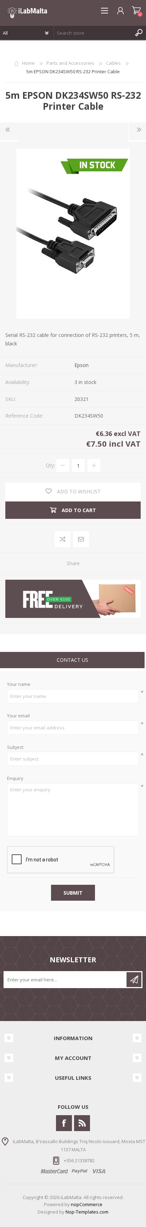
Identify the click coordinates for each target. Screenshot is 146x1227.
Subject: (15, 747)
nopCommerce (86, 1204)
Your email (18, 716)
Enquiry (15, 778)
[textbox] (93, 33)
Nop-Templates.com (87, 1212)
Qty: (50, 465)
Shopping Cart (136, 10)
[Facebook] (64, 1123)
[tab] (72, 661)
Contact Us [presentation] (72, 659)
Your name (18, 684)
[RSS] (82, 1123)
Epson (81, 365)
